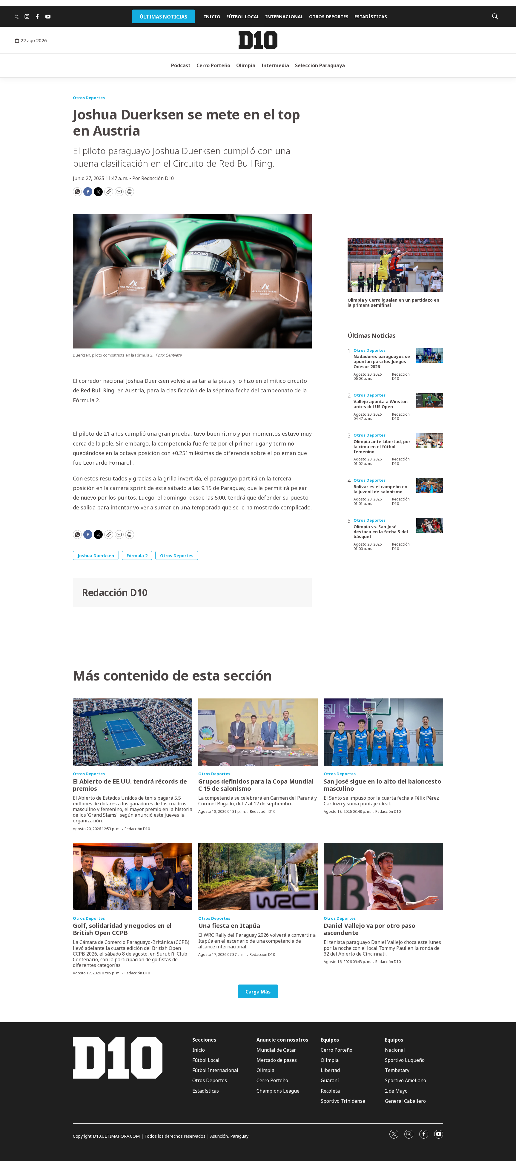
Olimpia (245, 65)
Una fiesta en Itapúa (229, 926)
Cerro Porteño (213, 65)
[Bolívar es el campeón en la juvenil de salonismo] (429, 485)
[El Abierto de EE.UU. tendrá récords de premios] (132, 732)
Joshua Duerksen (96, 555)
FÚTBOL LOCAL (242, 16)
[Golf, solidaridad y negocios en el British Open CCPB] (132, 876)
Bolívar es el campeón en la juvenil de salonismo (380, 489)
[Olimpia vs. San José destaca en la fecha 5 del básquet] (429, 525)
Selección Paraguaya (320, 65)
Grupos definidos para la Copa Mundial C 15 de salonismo (256, 785)
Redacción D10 (115, 592)
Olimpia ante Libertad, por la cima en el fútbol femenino (382, 446)
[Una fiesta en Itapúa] (258, 876)
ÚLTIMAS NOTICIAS (163, 16)
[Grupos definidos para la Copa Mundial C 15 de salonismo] (258, 732)
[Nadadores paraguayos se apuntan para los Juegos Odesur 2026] (429, 355)
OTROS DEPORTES (328, 16)
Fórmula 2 (137, 555)
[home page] (258, 40)
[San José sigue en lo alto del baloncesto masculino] (383, 732)
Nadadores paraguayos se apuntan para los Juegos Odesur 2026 (382, 361)
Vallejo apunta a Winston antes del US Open (381, 404)
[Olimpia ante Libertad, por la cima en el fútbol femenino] (429, 440)
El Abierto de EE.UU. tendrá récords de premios (130, 785)
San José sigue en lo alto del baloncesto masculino (382, 785)
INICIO (212, 16)
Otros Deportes (89, 97)
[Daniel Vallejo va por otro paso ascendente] (383, 876)
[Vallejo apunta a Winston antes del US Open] (429, 400)
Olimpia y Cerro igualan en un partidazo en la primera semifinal (393, 303)
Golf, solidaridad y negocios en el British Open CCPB (122, 929)
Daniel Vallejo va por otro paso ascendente (369, 929)
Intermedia (275, 65)
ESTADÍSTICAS (370, 16)
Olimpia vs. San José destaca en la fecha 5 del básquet (381, 532)
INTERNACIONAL (284, 16)
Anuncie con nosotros (282, 1040)
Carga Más (258, 991)
